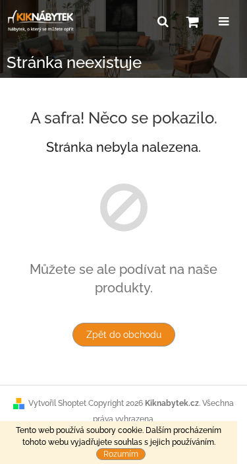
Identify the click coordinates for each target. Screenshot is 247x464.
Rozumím (120, 454)
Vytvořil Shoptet (57, 403)
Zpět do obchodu (123, 334)
